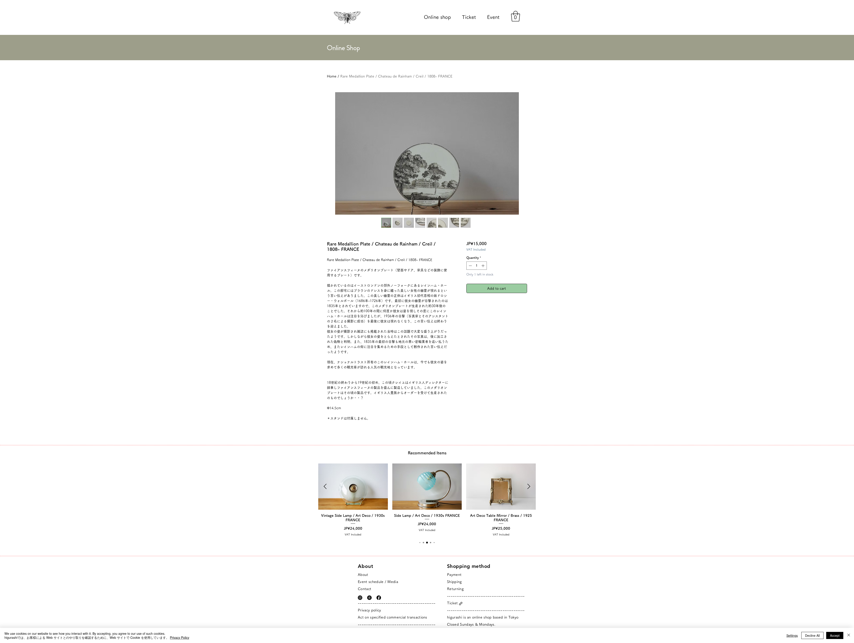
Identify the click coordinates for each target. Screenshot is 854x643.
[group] (427, 499)
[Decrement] (470, 266)
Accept (835, 635)
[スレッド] (369, 597)
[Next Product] (528, 486)
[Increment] (483, 266)
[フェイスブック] (379, 597)
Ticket (452, 603)
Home (331, 76)
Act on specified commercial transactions (392, 617)
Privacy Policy (179, 637)
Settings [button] (792, 635)
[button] (515, 16)
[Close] (848, 635)
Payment (454, 574)
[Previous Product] (325, 486)
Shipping (454, 581)
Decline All (812, 635)
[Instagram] (360, 597)
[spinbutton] (477, 266)
